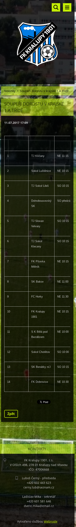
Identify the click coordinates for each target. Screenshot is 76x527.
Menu (67, 7)
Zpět (11, 413)
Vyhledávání (56, 7)
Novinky (9, 91)
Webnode (50, 521)
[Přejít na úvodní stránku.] (37, 39)
